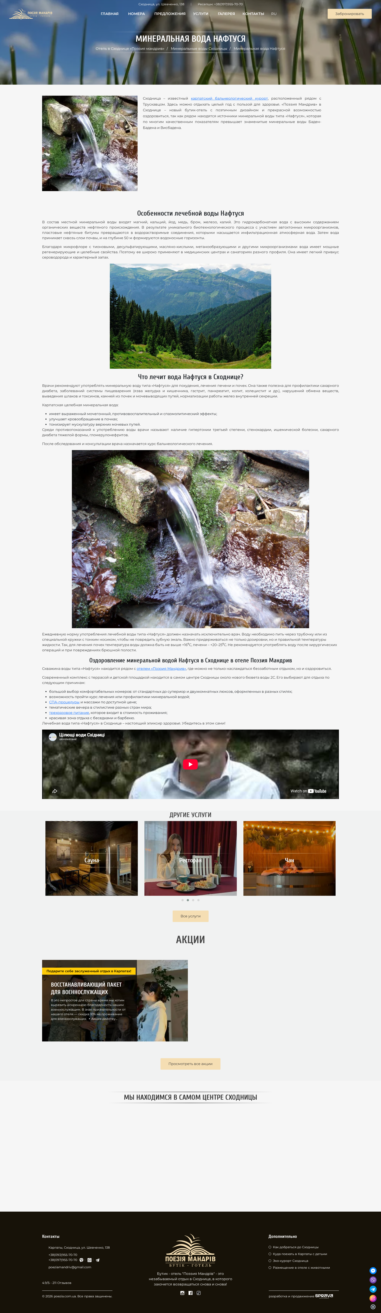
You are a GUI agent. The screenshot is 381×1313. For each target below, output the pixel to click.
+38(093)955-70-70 (63, 1255)
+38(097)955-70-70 (228, 4)
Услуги (200, 14)
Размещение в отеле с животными (301, 1268)
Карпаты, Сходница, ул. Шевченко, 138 (79, 1248)
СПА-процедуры (64, 702)
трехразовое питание (69, 713)
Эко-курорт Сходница (290, 1261)
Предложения (170, 14)
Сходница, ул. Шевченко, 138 (161, 4)
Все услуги (191, 916)
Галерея (226, 14)
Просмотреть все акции (190, 1064)
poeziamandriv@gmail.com (70, 1267)
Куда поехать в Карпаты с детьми (300, 1254)
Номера (136, 14)
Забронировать (349, 14)
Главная (110, 14)
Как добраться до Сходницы (296, 1247)
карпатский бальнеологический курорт (229, 98)
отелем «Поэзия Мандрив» (161, 669)
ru (274, 14)
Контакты (253, 14)
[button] (182, 900)
